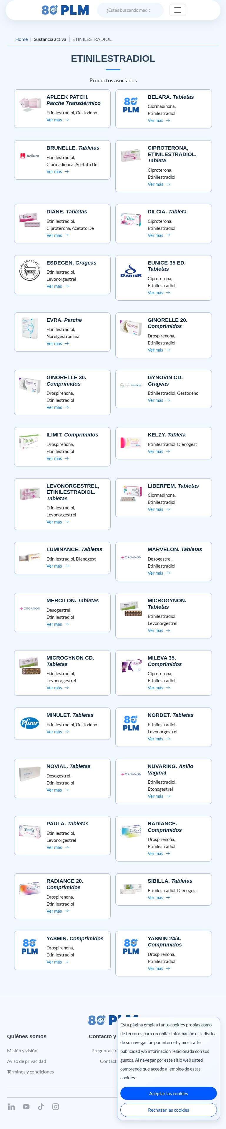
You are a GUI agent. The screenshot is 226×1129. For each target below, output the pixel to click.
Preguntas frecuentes (113, 1050)
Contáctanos (113, 1061)
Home (21, 39)
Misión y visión (22, 1050)
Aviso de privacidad (26, 1061)
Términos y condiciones (30, 1071)
